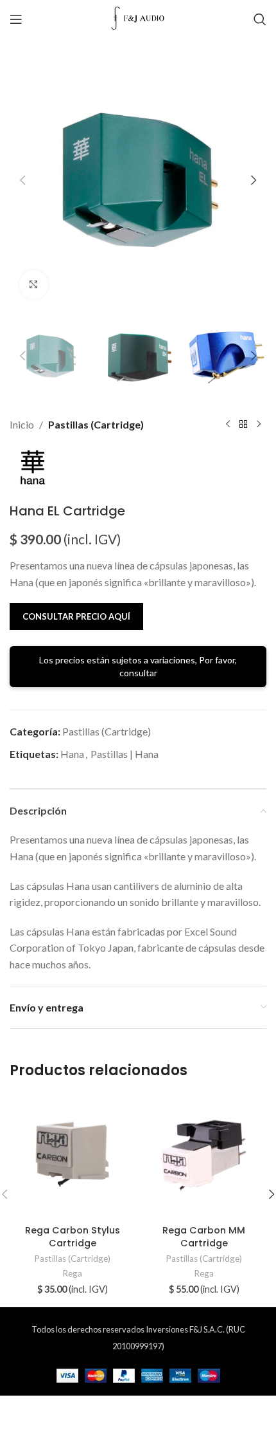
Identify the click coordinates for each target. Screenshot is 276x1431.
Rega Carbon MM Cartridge (203, 1237)
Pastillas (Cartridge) (96, 424)
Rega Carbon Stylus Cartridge (72, 1237)
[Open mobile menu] (16, 19)
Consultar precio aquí (76, 616)
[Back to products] (243, 424)
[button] (22, 180)
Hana (72, 754)
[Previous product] (228, 424)
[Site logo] (138, 18)
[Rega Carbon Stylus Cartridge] (72, 1156)
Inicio (22, 424)
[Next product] (258, 424)
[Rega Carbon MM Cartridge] (203, 1156)
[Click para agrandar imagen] (33, 284)
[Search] (260, 19)
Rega (72, 1273)
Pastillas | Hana (125, 754)
